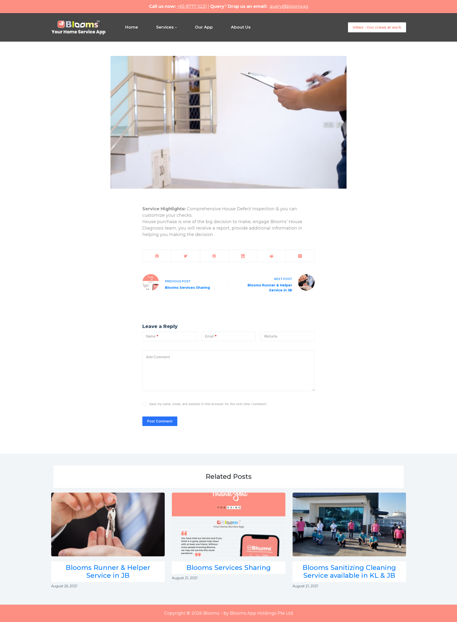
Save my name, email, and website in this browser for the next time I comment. (208, 404)
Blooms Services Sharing (228, 567)
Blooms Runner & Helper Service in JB (108, 571)
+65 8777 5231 (192, 6)
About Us (241, 27)
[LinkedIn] (242, 256)
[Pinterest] (214, 256)
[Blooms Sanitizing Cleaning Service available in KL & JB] (349, 525)
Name (152, 336)
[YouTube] (63, 6)
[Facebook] (53, 6)
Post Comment (160, 421)
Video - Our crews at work (377, 27)
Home (131, 27)
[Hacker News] (300, 256)
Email (211, 336)
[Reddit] (271, 256)
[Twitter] (185, 256)
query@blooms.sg (289, 6)
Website (271, 336)
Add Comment (158, 357)
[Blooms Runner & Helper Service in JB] (108, 525)
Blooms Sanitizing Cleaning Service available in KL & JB (349, 571)
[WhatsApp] (73, 6)
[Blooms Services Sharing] (228, 525)
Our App (204, 27)
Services (165, 27)
